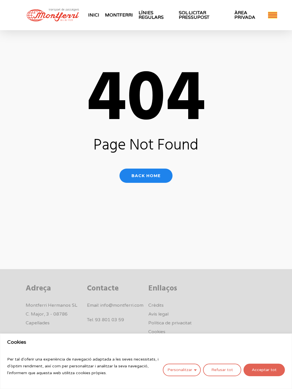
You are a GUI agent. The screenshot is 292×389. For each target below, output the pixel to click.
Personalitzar (179, 369)
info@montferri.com (121, 305)
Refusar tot (222, 369)
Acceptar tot (264, 369)
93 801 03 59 (109, 320)
